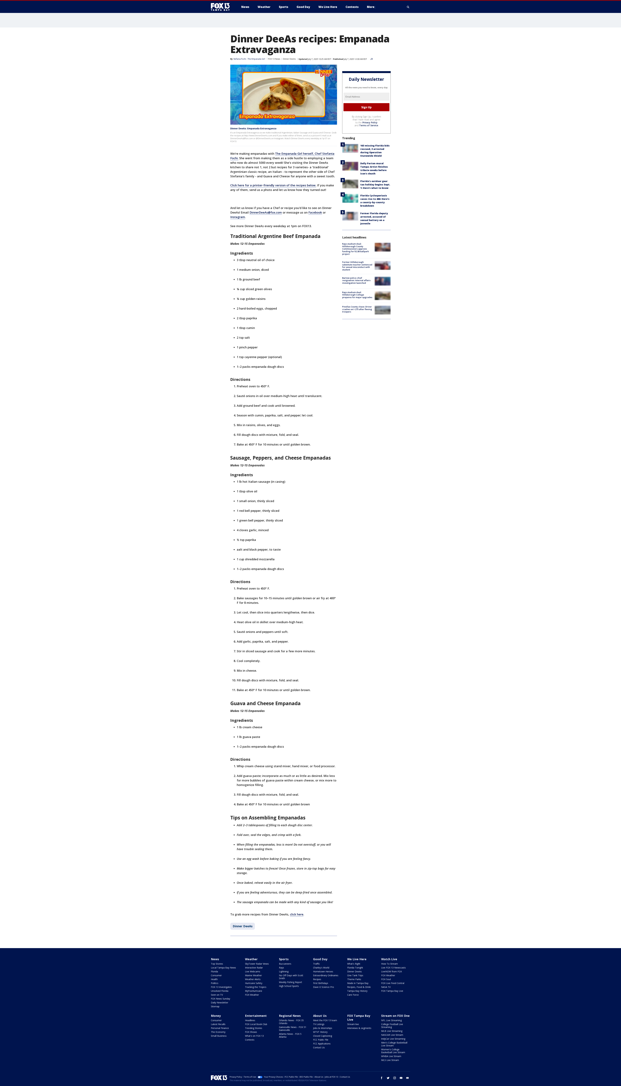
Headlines (250, 1020)
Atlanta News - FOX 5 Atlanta (290, 1035)
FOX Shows (251, 1031)
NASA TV (386, 987)
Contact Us (319, 1047)
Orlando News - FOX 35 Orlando (291, 1022)
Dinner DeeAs (289, 59)
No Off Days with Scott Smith (291, 977)
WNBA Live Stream (391, 1056)
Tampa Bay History (357, 990)
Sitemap (215, 1006)
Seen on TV (217, 994)
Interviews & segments (359, 1028)
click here (296, 914)
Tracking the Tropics (255, 987)
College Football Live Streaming (392, 1026)
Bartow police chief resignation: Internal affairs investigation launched (356, 280)
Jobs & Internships (322, 1028)
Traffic (316, 963)
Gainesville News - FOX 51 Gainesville (292, 1029)
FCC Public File (320, 1039)
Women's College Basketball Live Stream (393, 1051)
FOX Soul (386, 979)
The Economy (218, 1031)
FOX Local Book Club (256, 1024)
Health (214, 979)
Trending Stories (253, 1028)
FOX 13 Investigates (221, 987)
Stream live (353, 1024)
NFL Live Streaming (391, 1020)
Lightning (284, 971)
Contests (249, 1039)
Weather (251, 959)
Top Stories (217, 963)
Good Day (320, 959)
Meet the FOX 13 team (325, 1020)
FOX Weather (252, 994)
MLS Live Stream (390, 1060)
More (370, 7)
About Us (320, 1016)
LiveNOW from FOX (391, 971)
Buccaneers (285, 963)
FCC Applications (322, 1043)
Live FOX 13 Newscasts (393, 967)
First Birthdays (320, 983)
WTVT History (320, 1031)
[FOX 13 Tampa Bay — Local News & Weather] (221, 7)
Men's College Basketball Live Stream (394, 1044)
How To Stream (389, 963)
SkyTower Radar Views (257, 963)
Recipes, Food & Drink (359, 987)
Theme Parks (354, 979)
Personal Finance (220, 1028)
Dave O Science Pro (323, 987)
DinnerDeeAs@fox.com (266, 212)
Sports (284, 959)
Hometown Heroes (323, 971)
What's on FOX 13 (254, 1035)
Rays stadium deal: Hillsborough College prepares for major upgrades (357, 295)
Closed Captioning (322, 1035)
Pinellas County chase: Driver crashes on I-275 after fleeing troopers (357, 309)
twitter (388, 1078)
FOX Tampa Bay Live (392, 990)
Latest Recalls (218, 1024)
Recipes (317, 979)
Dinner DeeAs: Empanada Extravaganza (253, 128)
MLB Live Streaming (391, 1030)
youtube (401, 1078)
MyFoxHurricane (253, 990)
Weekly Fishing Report (290, 982)
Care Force (353, 994)
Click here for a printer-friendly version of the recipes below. (273, 185)
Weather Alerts (253, 979)
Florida (214, 971)
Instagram (237, 217)
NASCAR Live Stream (392, 1034)
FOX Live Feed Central (392, 983)
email (407, 1078)
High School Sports (289, 986)
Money (216, 1016)
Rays (281, 967)
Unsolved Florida (219, 990)
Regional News (290, 1016)
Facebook (315, 212)
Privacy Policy (369, 122)
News (215, 959)
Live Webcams (252, 971)
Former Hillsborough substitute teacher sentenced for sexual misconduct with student (357, 266)
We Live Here (356, 959)
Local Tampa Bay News (223, 967)
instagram (394, 1078)
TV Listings (318, 1024)
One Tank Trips (355, 975)
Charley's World (321, 967)
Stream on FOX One (395, 1016)
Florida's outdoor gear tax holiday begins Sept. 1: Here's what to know (375, 184)
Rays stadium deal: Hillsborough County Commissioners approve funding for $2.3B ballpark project (355, 248)
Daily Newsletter (219, 1002)
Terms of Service (368, 125)
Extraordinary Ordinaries (325, 975)
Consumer (216, 975)
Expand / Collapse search (408, 7)
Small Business (219, 1035)
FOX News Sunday (220, 998)
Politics (214, 983)
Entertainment (256, 1016)
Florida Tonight (355, 967)
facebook (381, 1078)
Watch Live (389, 959)
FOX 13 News (274, 59)
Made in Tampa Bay (357, 983)
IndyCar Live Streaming (393, 1038)
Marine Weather (253, 975)
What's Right (353, 963)
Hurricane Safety (253, 983)
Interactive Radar (254, 967)
